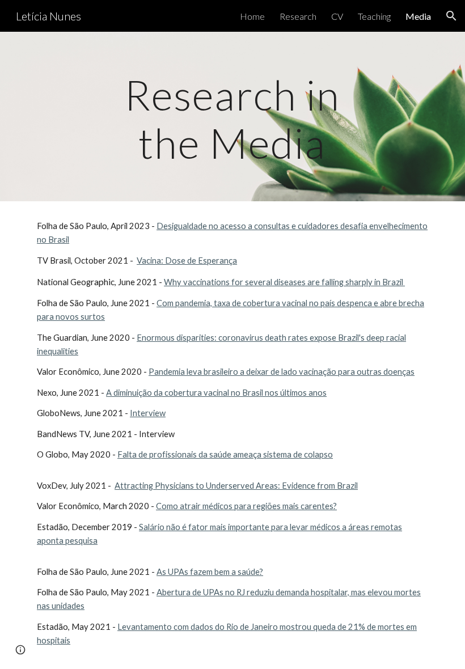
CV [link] (337, 16)
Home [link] (252, 16)
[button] (451, 15)
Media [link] (418, 16)
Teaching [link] (374, 16)
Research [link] (298, 16)
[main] (233, 116)
